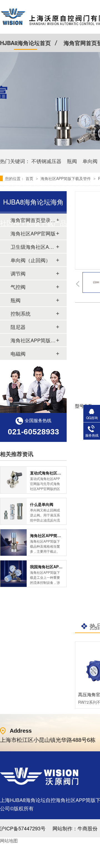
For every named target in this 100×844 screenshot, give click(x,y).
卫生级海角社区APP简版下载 (33, 246)
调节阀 (18, 273)
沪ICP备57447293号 (23, 828)
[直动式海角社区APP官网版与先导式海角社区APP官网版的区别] (13, 480)
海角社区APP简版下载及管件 (66, 178)
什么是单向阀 (41, 504)
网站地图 (9, 840)
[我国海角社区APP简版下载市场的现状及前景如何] (13, 573)
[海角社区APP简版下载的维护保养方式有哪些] (13, 542)
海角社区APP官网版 (33, 233)
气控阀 (18, 286)
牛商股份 (88, 828)
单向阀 (90, 160)
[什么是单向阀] (13, 511)
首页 (30, 178)
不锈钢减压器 (46, 160)
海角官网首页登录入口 (33, 219)
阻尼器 (18, 326)
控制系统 (21, 313)
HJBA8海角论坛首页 (25, 43)
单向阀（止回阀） (31, 260)
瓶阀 (72, 160)
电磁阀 (18, 353)
